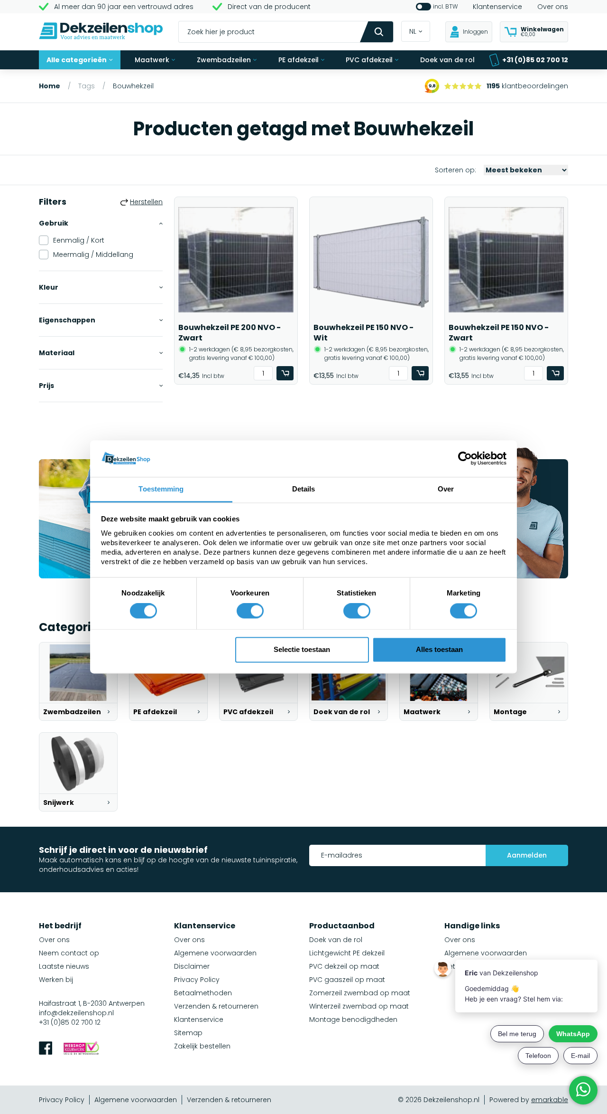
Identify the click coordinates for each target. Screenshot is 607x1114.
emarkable (549, 1100)
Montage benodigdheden (353, 1019)
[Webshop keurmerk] (81, 1049)
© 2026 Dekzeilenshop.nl (438, 1100)
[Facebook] (45, 1049)
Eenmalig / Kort (78, 240)
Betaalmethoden (203, 993)
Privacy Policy (197, 979)
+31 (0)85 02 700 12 (535, 60)
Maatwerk (152, 60)
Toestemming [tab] (161, 489)
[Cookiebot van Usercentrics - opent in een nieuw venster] (464, 459)
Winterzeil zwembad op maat (359, 1006)
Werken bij (56, 979)
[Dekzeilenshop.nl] (101, 32)
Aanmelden (527, 855)
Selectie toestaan (302, 649)
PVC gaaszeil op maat (347, 979)
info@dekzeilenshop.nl (76, 1013)
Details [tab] (303, 489)
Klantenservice (497, 6)
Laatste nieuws (64, 966)
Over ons (552, 6)
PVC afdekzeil (369, 60)
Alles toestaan (439, 649)
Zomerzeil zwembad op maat (359, 993)
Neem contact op (69, 953)
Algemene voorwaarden (215, 953)
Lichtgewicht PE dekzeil (347, 953)
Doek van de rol (447, 60)
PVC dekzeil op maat (344, 966)
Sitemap (188, 1033)
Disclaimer (192, 966)
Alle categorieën (76, 60)
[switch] (250, 611)
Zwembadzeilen (224, 60)
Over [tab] (446, 489)
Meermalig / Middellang (93, 254)
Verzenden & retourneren (216, 1006)
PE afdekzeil (298, 60)
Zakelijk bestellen (202, 1046)
